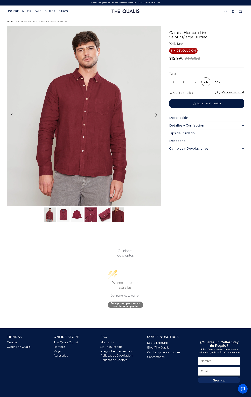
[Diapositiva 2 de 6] (63, 214)
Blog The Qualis (158, 347)
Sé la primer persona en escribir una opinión (125, 305)
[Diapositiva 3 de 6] (77, 214)
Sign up (219, 380)
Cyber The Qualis (18, 347)
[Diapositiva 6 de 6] (118, 214)
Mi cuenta (107, 342)
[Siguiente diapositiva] (157, 116)
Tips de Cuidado (182, 133)
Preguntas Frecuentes (116, 351)
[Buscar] (225, 11)
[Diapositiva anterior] (11, 116)
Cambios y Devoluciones (188, 148)
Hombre (59, 347)
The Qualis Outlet (66, 342)
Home (10, 21)
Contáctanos (155, 357)
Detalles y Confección (186, 125)
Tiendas (12, 342)
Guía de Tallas (183, 92)
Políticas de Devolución (116, 355)
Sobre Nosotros (157, 342)
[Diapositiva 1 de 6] (50, 214)
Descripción (178, 118)
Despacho (177, 141)
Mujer (58, 351)
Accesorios (61, 355)
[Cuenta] (233, 11)
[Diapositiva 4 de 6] (91, 214)
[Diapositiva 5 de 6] (104, 214)
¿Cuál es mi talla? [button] (232, 92)
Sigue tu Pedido (111, 347)
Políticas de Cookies (113, 360)
